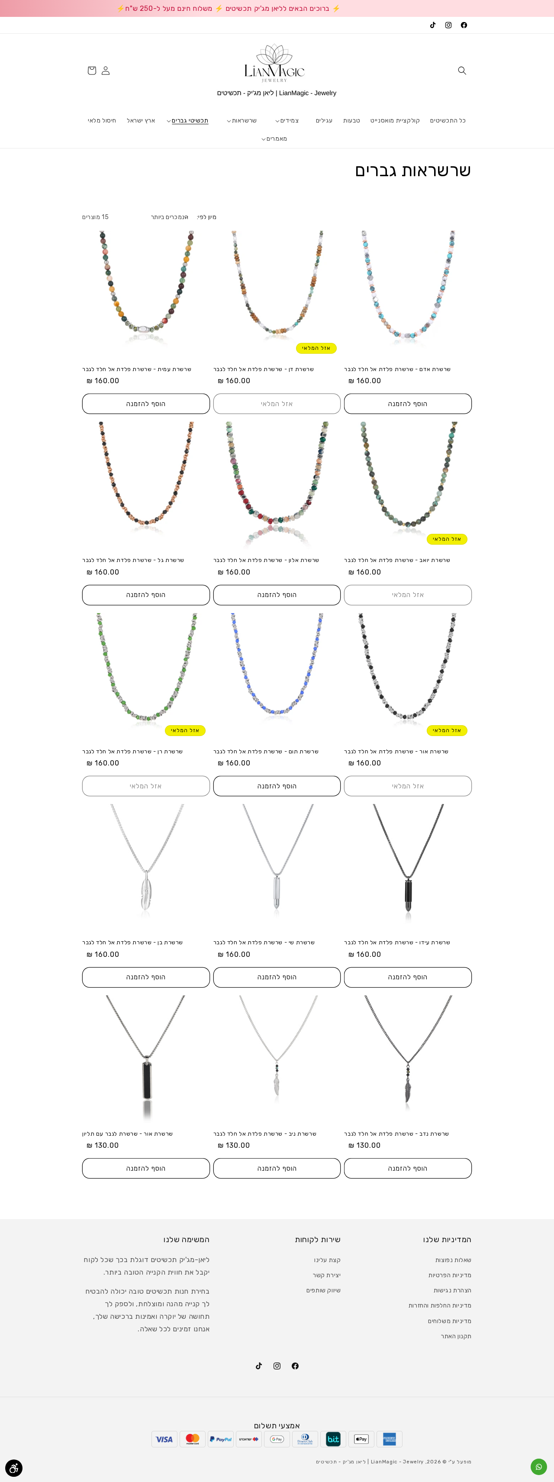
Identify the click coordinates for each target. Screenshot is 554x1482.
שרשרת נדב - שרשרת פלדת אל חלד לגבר (396, 1133)
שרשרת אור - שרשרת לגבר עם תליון (127, 1133)
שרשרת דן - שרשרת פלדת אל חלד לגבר (263, 369)
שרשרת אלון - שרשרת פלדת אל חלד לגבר (266, 560)
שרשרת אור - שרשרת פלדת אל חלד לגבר (396, 751)
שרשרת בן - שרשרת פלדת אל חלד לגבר (132, 942)
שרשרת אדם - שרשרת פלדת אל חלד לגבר (397, 369)
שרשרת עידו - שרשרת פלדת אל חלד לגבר (397, 942)
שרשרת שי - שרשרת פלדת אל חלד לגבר (264, 942)
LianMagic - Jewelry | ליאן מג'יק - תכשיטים (370, 1462)
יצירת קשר (327, 1275)
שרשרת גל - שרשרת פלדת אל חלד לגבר (133, 560)
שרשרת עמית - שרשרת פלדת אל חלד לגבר (136, 369)
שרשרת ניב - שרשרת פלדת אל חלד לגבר (264, 1133)
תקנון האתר (456, 1336)
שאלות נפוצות (453, 1260)
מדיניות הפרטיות (450, 1275)
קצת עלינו (327, 1260)
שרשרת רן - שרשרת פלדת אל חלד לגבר (132, 751)
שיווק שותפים (323, 1290)
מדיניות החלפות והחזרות (440, 1305)
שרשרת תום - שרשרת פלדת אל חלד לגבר (266, 751)
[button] (462, 70)
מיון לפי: (207, 217)
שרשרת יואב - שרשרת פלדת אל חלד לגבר (397, 560)
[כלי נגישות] (14, 1468)
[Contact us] (539, 1467)
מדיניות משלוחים (450, 1321)
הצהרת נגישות (453, 1290)
